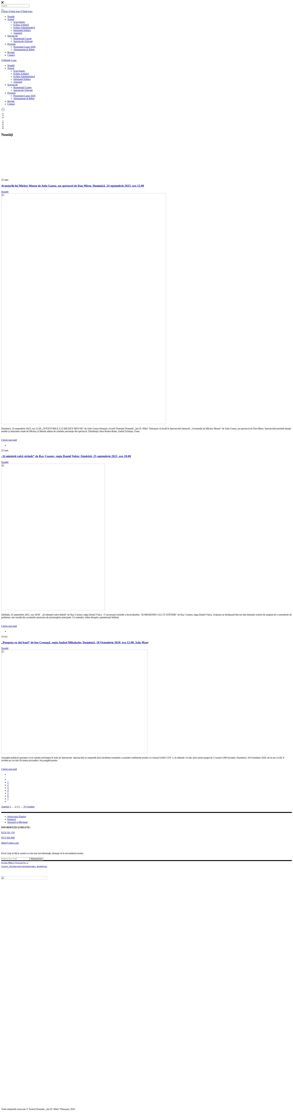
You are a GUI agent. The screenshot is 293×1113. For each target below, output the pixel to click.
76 (24, 806)
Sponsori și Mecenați (17, 822)
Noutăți (4, 191)
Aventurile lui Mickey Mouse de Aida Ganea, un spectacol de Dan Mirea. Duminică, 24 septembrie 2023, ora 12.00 (72, 185)
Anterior (5, 806)
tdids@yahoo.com (10, 843)
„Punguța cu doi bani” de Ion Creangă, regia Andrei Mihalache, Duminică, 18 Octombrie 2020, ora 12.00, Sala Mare (74, 642)
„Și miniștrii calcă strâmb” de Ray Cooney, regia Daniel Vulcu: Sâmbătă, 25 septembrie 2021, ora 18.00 (66, 456)
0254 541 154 (8, 832)
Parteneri (11, 819)
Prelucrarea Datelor (16, 816)
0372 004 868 (8, 837)
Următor (30, 806)
